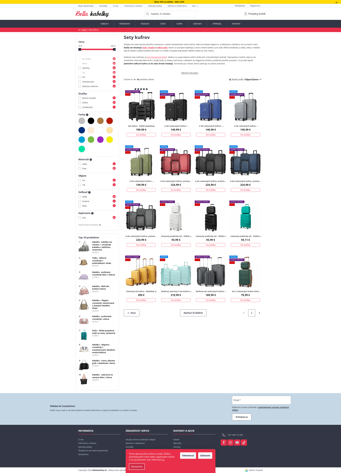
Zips (98, 217)
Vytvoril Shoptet (256, 470)
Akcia (98, 63)
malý (144, 47)
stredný (151, 47)
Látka (98, 164)
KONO (98, 102)
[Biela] (100, 130)
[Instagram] (230, 442)
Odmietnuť (188, 455)
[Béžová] (109, 130)
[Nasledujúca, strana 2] (251, 312)
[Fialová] (100, 139)
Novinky (176, 447)
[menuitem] (104, 24)
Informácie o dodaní (133, 6)
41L (98, 180)
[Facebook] (224, 442)
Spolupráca (83, 454)
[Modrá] (81, 139)
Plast (98, 168)
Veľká (98, 196)
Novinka (98, 68)
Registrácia (255, 5)
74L (98, 185)
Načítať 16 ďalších (193, 312)
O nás (115, 6)
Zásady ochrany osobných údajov (140, 439)
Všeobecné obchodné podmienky (93, 450)
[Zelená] (91, 139)
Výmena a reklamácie (177, 6)
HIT (98, 77)
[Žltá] (109, 139)
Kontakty (103, 6)
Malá (98, 206)
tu (163, 459)
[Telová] (91, 130)
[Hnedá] (100, 120)
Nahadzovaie (98, 81)
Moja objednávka (86, 6)
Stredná (98, 201)
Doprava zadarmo (98, 86)
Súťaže (176, 439)
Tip (98, 72)
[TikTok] (244, 442)
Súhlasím (205, 455)
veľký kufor (162, 47)
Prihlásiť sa (242, 417)
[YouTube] (237, 442)
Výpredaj (177, 443)
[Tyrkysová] (81, 149)
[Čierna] (91, 120)
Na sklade (98, 59)
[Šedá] (81, 120)
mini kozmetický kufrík (157, 57)
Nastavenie (136, 466)
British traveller (98, 98)
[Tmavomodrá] (81, 130)
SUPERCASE (98, 107)
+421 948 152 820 (235, 435)
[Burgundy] (109, 120)
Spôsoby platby (155, 6)
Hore (133, 312)
